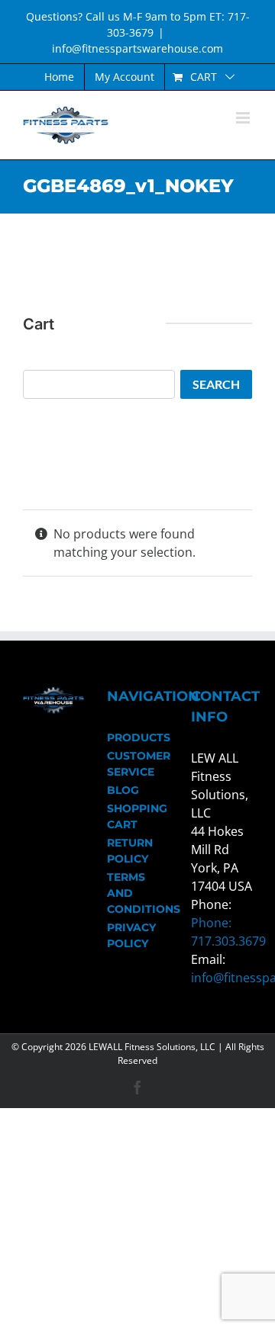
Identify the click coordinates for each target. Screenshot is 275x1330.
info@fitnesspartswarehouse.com (137, 48)
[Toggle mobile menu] (244, 118)
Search (216, 384)
